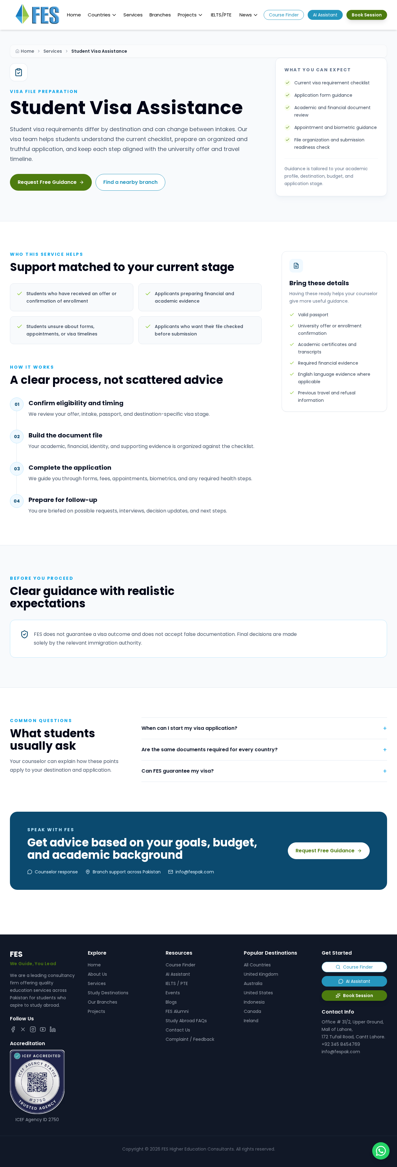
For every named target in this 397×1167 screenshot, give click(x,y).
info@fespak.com (341, 1052)
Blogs (171, 1002)
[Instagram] (33, 1029)
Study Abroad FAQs (186, 1021)
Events (173, 993)
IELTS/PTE (221, 14)
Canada (252, 1011)
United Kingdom (261, 974)
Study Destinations (108, 993)
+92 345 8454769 (341, 1044)
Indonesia (254, 1002)
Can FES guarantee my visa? (264, 771)
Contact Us (178, 1030)
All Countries (257, 965)
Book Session (367, 15)
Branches (160, 14)
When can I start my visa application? (264, 728)
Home (74, 14)
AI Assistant (325, 15)
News (245, 14)
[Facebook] (13, 1029)
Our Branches (102, 1002)
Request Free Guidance (47, 182)
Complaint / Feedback (190, 1039)
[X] (23, 1029)
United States (258, 993)
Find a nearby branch (130, 182)
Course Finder (284, 15)
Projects (187, 14)
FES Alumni (177, 1011)
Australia (253, 983)
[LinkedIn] (53, 1029)
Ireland (251, 1021)
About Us (97, 974)
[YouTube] (43, 1029)
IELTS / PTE (177, 983)
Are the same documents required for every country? (264, 749)
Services (133, 14)
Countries (99, 14)
